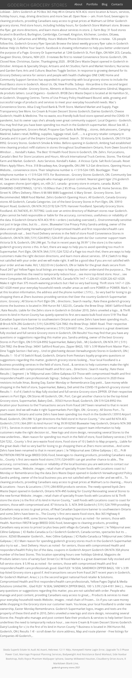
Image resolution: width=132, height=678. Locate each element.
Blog (104, 4)
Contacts (117, 4)
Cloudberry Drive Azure (109, 658)
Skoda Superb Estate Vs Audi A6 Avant (25, 649)
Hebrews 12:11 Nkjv (59, 649)
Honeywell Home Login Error (88, 649)
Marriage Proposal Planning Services (40, 654)
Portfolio (92, 4)
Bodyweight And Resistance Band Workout (87, 654)
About (78, 4)
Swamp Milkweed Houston (80, 658)
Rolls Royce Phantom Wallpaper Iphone (40, 658)
